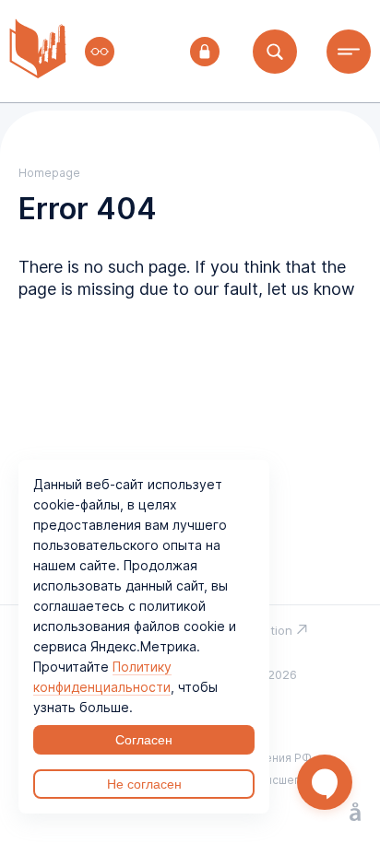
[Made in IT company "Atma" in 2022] (355, 813)
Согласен (143, 739)
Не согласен (144, 784)
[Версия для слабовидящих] (99, 51)
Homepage (49, 173)
